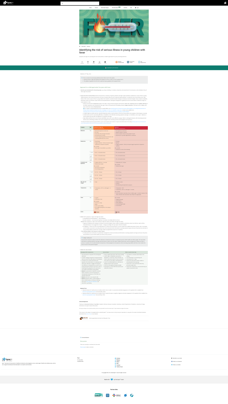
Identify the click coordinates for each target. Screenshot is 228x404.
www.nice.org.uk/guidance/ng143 (89, 291)
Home (90, 7)
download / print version (112, 67)
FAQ (117, 363)
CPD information (115, 7)
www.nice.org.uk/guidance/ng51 (89, 294)
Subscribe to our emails (177, 358)
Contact (118, 365)
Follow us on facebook (177, 361)
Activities (125, 7)
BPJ (131, 7)
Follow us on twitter (177, 364)
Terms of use (119, 366)
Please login (82, 347)
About (117, 361)
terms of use (88, 313)
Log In (137, 7)
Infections (88, 46)
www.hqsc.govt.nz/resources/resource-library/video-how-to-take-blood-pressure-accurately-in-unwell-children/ (106, 111)
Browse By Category (105, 7)
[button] (114, 337)
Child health (83, 46)
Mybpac (118, 360)
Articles (96, 7)
